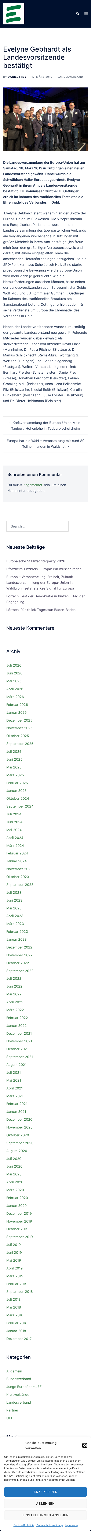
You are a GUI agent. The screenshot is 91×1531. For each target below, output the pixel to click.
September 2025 (19, 744)
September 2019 (19, 1237)
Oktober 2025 (17, 736)
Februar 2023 (17, 931)
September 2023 (19, 884)
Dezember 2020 (19, 1119)
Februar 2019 (16, 1284)
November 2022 (19, 955)
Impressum (71, 1525)
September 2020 (19, 1143)
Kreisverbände (17, 1394)
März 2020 (15, 1190)
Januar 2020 (16, 1205)
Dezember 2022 (19, 947)
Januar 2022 (16, 1025)
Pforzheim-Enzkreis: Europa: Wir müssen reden (43, 569)
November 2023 (19, 869)
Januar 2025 (16, 790)
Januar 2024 (16, 861)
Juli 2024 (13, 814)
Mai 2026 (14, 681)
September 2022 (19, 971)
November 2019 (19, 1221)
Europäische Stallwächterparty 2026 (35, 561)
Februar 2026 (17, 704)
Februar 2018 (16, 1323)
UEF (9, 1418)
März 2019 (14, 1276)
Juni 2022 (14, 986)
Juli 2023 (13, 892)
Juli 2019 (13, 1245)
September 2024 (19, 806)
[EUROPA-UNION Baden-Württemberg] (13, 13)
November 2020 (19, 1127)
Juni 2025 (14, 759)
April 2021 (14, 1088)
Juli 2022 (13, 978)
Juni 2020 (14, 1166)
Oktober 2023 (17, 877)
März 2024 (15, 845)
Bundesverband (18, 1379)
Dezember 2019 (19, 1213)
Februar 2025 (17, 783)
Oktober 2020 (17, 1135)
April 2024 (14, 838)
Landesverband (70, 76)
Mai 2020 (14, 1174)
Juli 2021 (13, 1072)
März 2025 (15, 775)
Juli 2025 (13, 751)
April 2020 (14, 1182)
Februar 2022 (17, 1018)
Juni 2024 (14, 822)
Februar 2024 (17, 853)
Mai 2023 (14, 908)
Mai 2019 (13, 1260)
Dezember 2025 (19, 720)
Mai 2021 (13, 1080)
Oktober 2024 (17, 798)
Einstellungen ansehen (45, 1515)
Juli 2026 (13, 665)
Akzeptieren (45, 1492)
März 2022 (15, 1010)
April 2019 (14, 1268)
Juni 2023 (14, 900)
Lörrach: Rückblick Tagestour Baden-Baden (41, 610)
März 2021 (14, 1096)
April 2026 (14, 689)
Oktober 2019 (17, 1229)
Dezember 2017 (19, 1339)
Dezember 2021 (19, 1033)
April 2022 (14, 1002)
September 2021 (19, 1057)
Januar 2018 (16, 1331)
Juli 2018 (13, 1299)
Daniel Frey (17, 76)
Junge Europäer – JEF (23, 1387)
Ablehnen (45, 1503)
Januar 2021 (16, 1111)
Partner (12, 1410)
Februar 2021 (16, 1104)
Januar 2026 (16, 712)
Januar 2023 (16, 939)
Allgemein (14, 1371)
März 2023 (15, 924)
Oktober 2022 (17, 963)
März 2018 (14, 1315)
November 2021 (19, 1041)
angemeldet (32, 485)
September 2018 (19, 1291)
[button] (85, 1445)
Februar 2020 (17, 1198)
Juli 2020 (13, 1159)
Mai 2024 (14, 830)
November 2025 (19, 728)
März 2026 (15, 697)
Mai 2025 (14, 767)
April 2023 (14, 916)
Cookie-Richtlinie (24, 1525)
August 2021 (16, 1064)
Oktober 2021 (17, 1049)
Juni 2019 (14, 1252)
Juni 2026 (14, 673)
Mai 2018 (13, 1307)
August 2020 (16, 1151)
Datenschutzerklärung (49, 1525)
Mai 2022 (14, 994)
